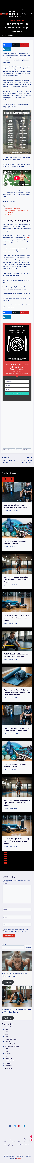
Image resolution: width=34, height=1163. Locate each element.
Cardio (6, 1034)
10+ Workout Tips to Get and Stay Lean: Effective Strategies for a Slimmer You (16, 618)
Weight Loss (26, 449)
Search (4, 944)
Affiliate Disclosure (23, 1145)
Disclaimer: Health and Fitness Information (17, 1142)
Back (6, 1032)
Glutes (6, 1048)
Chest (6, 1036)
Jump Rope (11, 449)
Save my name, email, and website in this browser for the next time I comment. (16, 930)
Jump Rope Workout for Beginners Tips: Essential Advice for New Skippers (17, 579)
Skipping (18, 449)
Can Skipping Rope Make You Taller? (26, 460)
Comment (6, 883)
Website (5, 925)
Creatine (7, 1041)
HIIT (4, 449)
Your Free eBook (10, 212)
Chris (4, 35)
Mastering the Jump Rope (13, 208)
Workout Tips (8, 1068)
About (23, 18)
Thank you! (9, 214)
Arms (6, 1029)
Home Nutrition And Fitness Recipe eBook (17, 210)
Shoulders (8, 1063)
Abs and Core (9, 1027)
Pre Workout (8, 1058)
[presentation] (17, 492)
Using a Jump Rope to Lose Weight (8, 460)
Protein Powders (9, 1061)
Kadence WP (20, 1158)
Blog (32, 13)
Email (5, 917)
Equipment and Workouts (17, 20)
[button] (10, 1126)
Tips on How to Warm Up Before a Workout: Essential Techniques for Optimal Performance (17, 692)
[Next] (11, 479)
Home (23, 10)
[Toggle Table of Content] (4, 206)
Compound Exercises (11, 1039)
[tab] (5, 852)
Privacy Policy (9, 1145)
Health (6, 1051)
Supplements (8, 1065)
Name (5, 909)
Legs (6, 1056)
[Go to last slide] (5, 479)
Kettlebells (8, 1053)
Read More (8, 982)
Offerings (24, 13)
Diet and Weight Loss (11, 1044)
